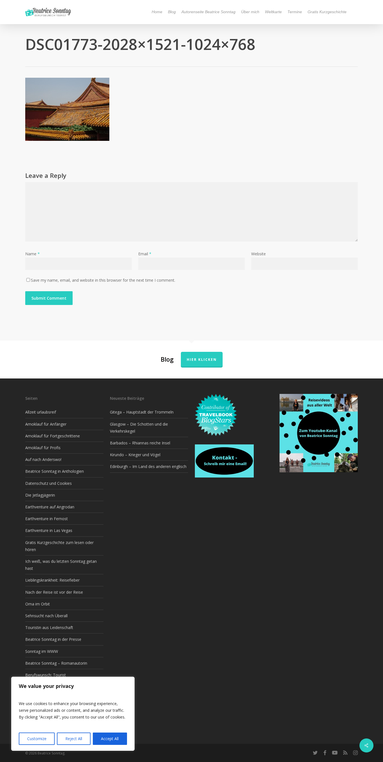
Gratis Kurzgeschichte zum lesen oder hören (59, 546)
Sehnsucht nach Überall (46, 615)
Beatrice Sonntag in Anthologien (54, 471)
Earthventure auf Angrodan (49, 506)
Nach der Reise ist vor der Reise (54, 592)
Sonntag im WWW (41, 651)
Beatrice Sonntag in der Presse (53, 639)
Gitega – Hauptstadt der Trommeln (142, 412)
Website (258, 253)
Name (32, 253)
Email (144, 253)
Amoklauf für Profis (43, 447)
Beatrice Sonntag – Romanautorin (56, 663)
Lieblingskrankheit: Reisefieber (52, 580)
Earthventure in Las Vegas (48, 530)
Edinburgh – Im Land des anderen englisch (148, 466)
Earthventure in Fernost (46, 518)
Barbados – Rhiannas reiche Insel (140, 443)
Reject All (73, 738)
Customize (37, 738)
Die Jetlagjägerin (40, 495)
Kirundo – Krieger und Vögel (135, 454)
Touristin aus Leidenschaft (49, 627)
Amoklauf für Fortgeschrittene (52, 436)
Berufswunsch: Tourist (45, 675)
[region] (73, 714)
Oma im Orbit (37, 604)
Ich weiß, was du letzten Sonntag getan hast (61, 565)
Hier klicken (202, 359)
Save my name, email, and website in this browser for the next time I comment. (103, 280)
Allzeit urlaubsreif (40, 412)
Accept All (110, 738)
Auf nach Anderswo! (43, 459)
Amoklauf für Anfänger (45, 424)
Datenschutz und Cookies (48, 483)
